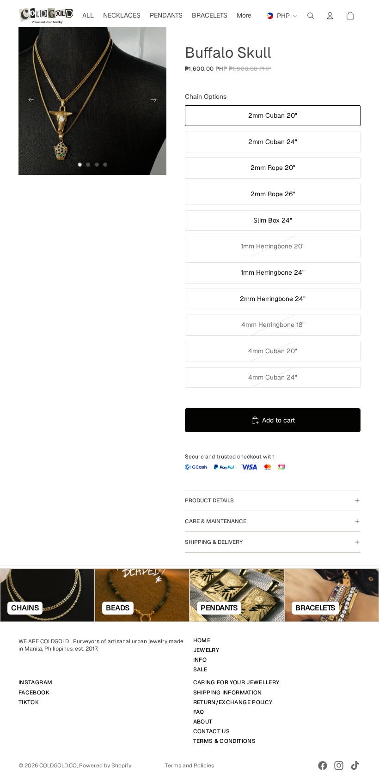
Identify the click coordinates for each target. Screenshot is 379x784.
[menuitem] (244, 15)
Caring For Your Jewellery (236, 682)
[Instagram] (338, 765)
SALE (200, 669)
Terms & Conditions (224, 741)
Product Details (209, 500)
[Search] (310, 16)
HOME (201, 640)
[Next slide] (156, 101)
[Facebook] (322, 765)
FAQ (198, 712)
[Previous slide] (28, 101)
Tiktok (28, 702)
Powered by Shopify (105, 765)
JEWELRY (206, 650)
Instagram (35, 682)
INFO (200, 659)
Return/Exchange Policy (233, 702)
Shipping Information (227, 692)
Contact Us (211, 731)
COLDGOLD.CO (58, 765)
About (203, 721)
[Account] (330, 16)
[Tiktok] (355, 765)
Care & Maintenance (215, 521)
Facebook (33, 692)
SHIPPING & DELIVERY (214, 542)
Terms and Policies (189, 765)
